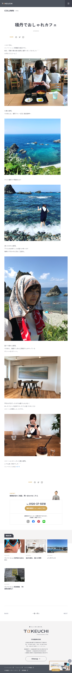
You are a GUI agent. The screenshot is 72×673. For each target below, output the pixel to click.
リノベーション (8, 667)
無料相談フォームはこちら (36, 508)
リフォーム (18, 667)
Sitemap (35, 659)
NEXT (66, 613)
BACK (6, 613)
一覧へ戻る (36, 613)
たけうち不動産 (28, 667)
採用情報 (24, 670)
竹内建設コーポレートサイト (11, 670)
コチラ (18, 467)
